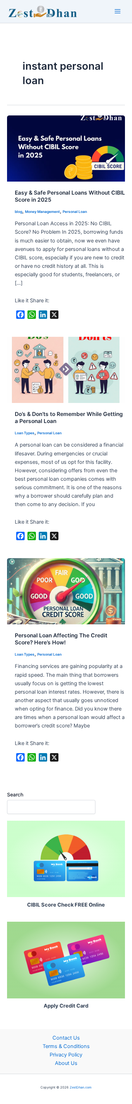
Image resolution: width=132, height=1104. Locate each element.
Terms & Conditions (66, 1046)
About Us (66, 1063)
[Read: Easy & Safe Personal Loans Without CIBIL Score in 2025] (66, 148)
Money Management (42, 211)
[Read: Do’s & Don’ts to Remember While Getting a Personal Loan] (66, 369)
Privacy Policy (66, 1055)
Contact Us (66, 1038)
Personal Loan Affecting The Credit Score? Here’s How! (61, 639)
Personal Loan (75, 211)
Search (15, 794)
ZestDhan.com (81, 1087)
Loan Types (24, 433)
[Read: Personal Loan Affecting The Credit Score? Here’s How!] (66, 591)
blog (18, 211)
